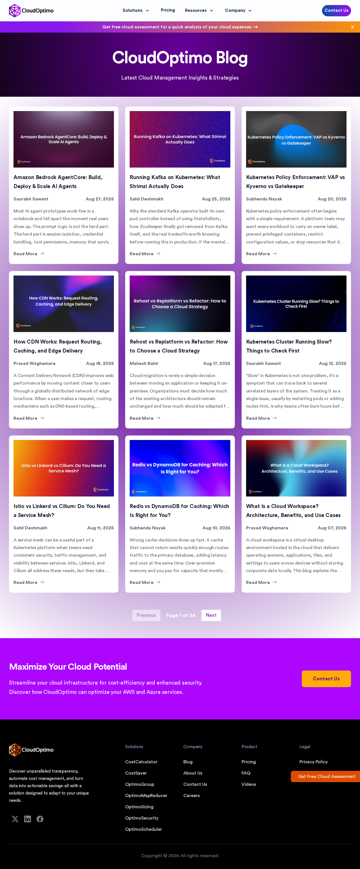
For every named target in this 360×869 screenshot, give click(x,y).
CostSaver (136, 773)
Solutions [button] (133, 10)
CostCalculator (141, 762)
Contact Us (336, 10)
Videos (249, 784)
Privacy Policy (314, 762)
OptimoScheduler (143, 829)
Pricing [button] (168, 10)
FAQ (246, 773)
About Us (192, 773)
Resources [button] (196, 10)
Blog (188, 762)
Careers (191, 795)
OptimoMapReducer (146, 795)
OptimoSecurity (141, 818)
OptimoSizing (139, 807)
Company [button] (235, 10)
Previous (146, 615)
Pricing (249, 762)
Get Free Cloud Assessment (327, 776)
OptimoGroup (139, 784)
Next (211, 615)
